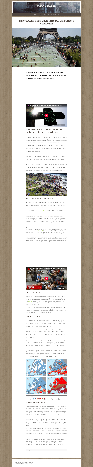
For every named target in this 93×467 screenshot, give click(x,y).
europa (47, 26)
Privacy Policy (46, 14)
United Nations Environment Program (40, 226)
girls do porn (30, 301)
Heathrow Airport (39, 309)
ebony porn (41, 409)
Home (35, 14)
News (32, 450)
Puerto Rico (36, 412)
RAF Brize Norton (57, 309)
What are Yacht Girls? (62, 453)
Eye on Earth (46, 6)
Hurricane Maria (31, 415)
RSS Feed (30, 463)
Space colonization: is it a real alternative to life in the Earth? (37, 453)
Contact (39, 14)
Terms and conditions (54, 14)
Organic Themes (25, 463)
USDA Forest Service (44, 210)
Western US (40, 230)
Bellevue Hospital (63, 414)
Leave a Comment (54, 26)
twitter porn (45, 215)
